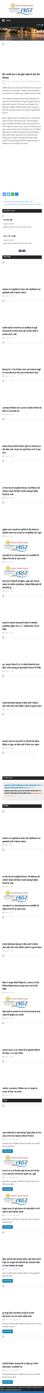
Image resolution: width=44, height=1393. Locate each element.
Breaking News (36, 81)
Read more (8, 1151)
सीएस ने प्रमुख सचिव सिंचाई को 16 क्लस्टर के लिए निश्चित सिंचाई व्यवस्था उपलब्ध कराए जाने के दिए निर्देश (20, 985)
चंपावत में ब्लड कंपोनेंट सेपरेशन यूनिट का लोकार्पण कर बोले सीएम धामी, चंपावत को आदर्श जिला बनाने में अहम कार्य (21, 449)
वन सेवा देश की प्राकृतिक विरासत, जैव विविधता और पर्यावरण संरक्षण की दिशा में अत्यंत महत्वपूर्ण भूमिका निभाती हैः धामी (21, 491)
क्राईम (4, 84)
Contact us (21, 1387)
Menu (8, 20)
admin (17, 1139)
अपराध (5, 1100)
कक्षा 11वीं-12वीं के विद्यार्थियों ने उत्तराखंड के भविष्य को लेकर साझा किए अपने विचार (23, 787)
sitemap (28, 1387)
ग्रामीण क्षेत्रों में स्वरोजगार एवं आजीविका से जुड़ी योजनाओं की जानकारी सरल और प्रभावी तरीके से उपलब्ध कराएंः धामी (20, 331)
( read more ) (10, 796)
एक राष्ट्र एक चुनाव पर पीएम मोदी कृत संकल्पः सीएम (18, 202)
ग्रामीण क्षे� (7, 236)
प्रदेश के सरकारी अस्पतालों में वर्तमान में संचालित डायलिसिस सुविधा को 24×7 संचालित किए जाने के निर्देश (20, 626)
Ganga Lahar (23, 81)
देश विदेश (5, 806)
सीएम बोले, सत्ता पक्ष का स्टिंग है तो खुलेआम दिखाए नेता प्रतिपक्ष (23, 205)
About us (2, 1387)
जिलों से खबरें (6, 257)
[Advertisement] (22, 169)
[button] (38, 25)
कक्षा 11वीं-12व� (9, 220)
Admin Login (37, 1387)
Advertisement (11, 1387)
